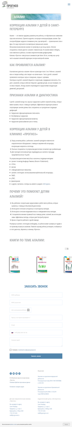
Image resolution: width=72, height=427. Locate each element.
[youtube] (14, 373)
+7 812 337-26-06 (13, 413)
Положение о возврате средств (17, 387)
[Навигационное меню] (69, 4)
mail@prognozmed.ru (14, 415)
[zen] (16, 373)
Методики (46, 184)
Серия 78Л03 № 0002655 (43, 394)
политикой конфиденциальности (27, 350)
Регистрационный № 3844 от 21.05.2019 (47, 392)
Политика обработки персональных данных (20, 382)
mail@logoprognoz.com (43, 413)
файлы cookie (13, 424)
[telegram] (19, 373)
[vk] (11, 373)
